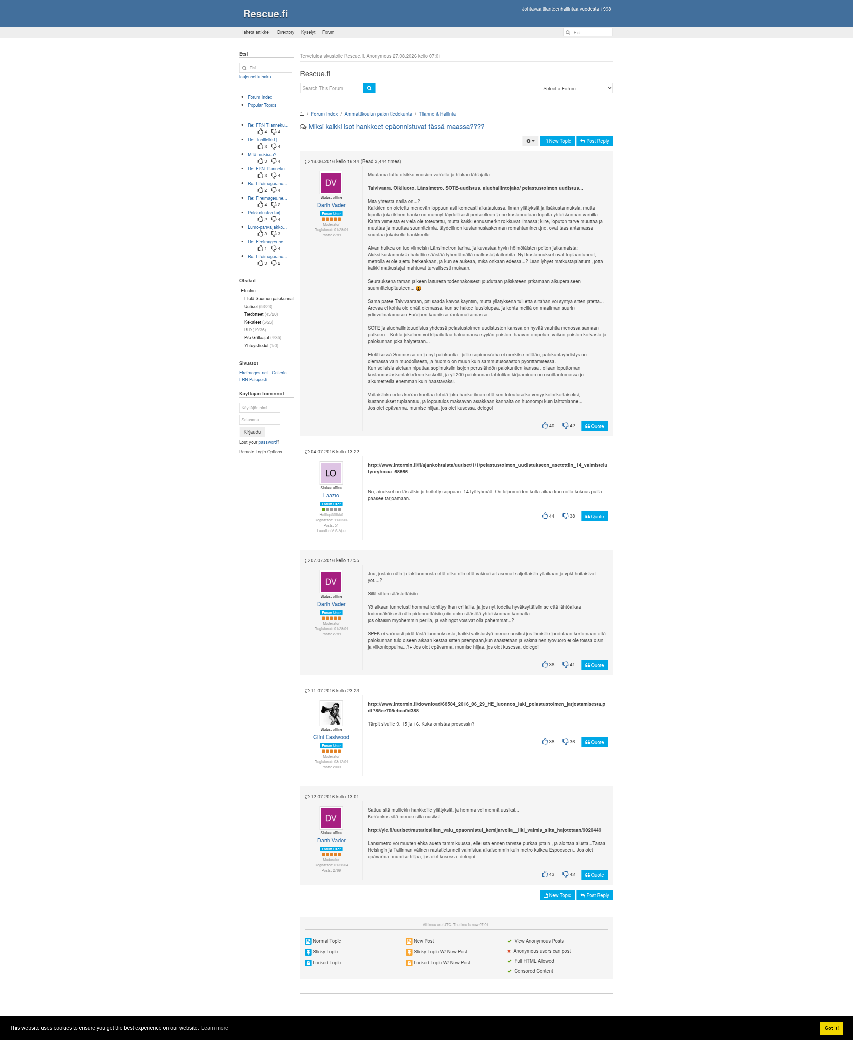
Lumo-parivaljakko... (267, 227)
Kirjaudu (252, 431)
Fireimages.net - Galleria (263, 372)
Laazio (331, 495)
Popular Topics (262, 105)
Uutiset (258, 306)
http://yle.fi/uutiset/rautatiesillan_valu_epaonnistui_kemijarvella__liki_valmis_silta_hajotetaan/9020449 (484, 829)
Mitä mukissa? (262, 154)
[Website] (331, 716)
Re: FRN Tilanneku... (268, 125)
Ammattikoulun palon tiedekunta (378, 113)
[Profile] (328, 182)
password (268, 442)
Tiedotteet (261, 314)
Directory (286, 32)
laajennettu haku (255, 76)
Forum (328, 32)
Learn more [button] (214, 1028)
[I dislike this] (565, 425)
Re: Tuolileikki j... (264, 139)
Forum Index (324, 113)
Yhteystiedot (261, 345)
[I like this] (545, 425)
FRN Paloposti (253, 379)
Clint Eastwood (331, 737)
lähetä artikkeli (257, 32)
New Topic (559, 140)
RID (255, 329)
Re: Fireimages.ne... (267, 183)
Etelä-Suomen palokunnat (269, 298)
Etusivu (248, 290)
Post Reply (597, 140)
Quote (597, 426)
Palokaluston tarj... (266, 212)
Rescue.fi (265, 13)
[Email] (333, 182)
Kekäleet (258, 322)
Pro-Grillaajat (262, 337)
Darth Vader (331, 205)
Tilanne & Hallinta (437, 113)
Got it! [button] (832, 1028)
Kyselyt (308, 32)
